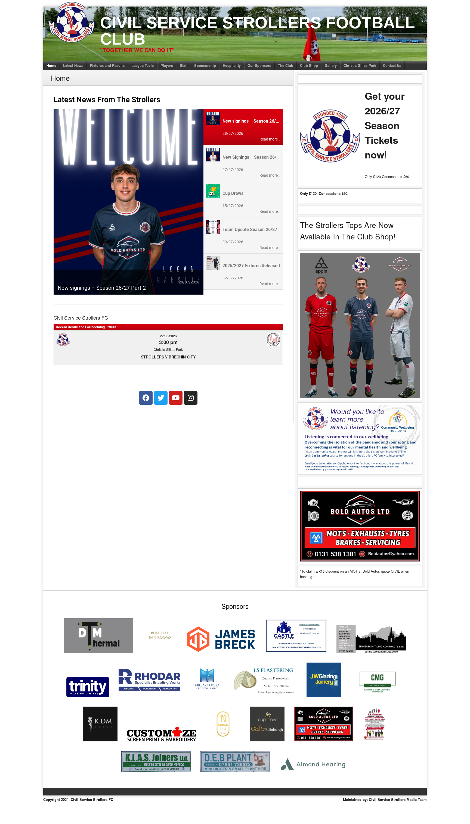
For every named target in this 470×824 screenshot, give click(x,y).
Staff (183, 65)
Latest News (73, 65)
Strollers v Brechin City (168, 357)
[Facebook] (146, 398)
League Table (142, 65)
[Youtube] (176, 398)
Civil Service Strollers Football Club (257, 31)
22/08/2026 (168, 335)
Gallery (331, 65)
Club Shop (309, 65)
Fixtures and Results (107, 65)
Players (166, 65)
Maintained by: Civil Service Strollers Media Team (385, 799)
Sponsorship (205, 65)
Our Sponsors (259, 65)
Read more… (269, 139)
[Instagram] (190, 398)
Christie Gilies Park (360, 65)
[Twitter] (161, 398)
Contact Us (392, 65)
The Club (285, 65)
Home (51, 65)
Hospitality (232, 65)
